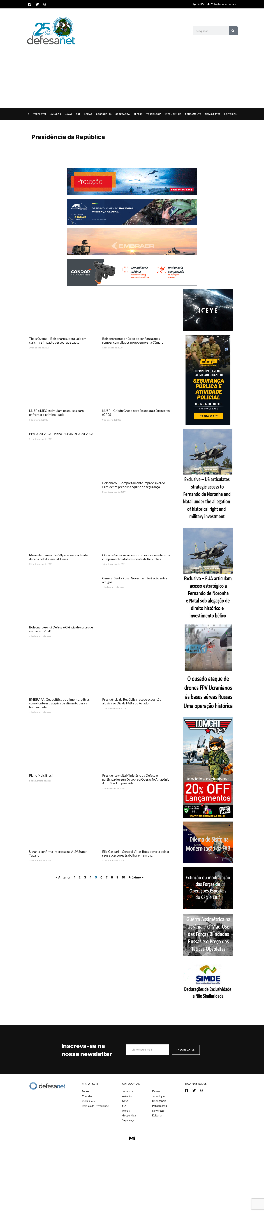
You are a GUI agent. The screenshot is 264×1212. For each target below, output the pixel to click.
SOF (78, 114)
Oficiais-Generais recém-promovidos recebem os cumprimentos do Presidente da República (136, 557)
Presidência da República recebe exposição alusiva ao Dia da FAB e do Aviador (131, 701)
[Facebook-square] (29, 4)
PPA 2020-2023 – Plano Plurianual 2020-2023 (61, 434)
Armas (88, 114)
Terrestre (40, 114)
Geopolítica (104, 114)
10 (123, 877)
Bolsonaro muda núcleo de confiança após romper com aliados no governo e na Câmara (132, 340)
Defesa (138, 114)
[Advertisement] (132, 72)
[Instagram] (45, 4)
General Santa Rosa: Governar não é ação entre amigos (134, 580)
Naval (68, 114)
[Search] (233, 30)
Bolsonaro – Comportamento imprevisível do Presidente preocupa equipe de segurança (133, 485)
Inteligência (173, 114)
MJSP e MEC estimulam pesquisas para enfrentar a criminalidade (56, 413)
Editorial (230, 114)
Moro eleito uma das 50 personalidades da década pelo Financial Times (58, 557)
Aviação (55, 114)
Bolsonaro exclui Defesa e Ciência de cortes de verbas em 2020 (61, 629)
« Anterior (63, 877)
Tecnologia (153, 114)
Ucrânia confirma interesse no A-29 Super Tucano (58, 853)
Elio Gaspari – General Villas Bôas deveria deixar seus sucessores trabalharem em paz (135, 853)
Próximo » (135, 877)
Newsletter (213, 114)
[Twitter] (37, 4)
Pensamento (193, 114)
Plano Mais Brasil (41, 775)
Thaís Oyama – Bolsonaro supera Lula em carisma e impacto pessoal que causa (57, 340)
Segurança (122, 114)
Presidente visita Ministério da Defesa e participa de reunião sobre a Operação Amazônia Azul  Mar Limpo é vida (135, 779)
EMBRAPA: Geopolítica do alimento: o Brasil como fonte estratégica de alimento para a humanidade (60, 703)
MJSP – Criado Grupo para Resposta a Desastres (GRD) (136, 413)
